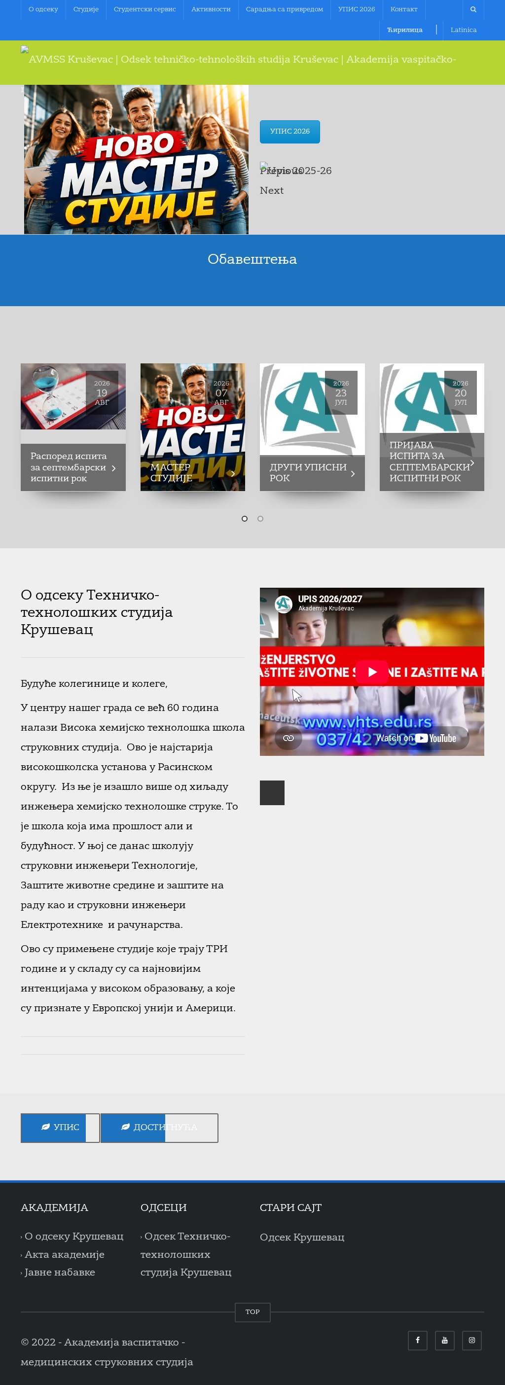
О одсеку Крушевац (74, 1237)
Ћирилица (405, 30)
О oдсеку (43, 9)
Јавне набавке (60, 1273)
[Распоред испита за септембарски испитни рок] (73, 396)
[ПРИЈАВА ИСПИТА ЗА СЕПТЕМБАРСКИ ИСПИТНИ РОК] (432, 410)
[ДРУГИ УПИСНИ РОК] (312, 410)
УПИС (64, 1128)
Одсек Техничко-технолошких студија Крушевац (186, 1255)
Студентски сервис (145, 9)
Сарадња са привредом (284, 9)
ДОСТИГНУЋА (164, 1128)
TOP (253, 1312)
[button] (244, 518)
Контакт (404, 9)
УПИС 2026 (356, 9)
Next (272, 191)
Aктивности (211, 9)
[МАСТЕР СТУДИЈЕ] (193, 427)
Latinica (464, 30)
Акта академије (65, 1255)
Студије (86, 9)
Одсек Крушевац (302, 1238)
